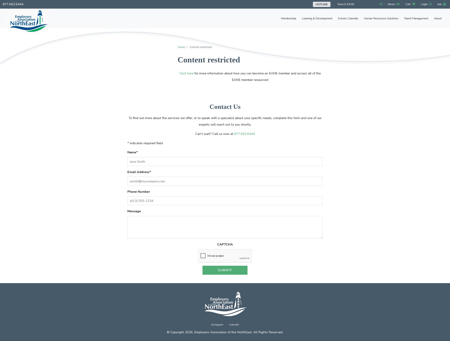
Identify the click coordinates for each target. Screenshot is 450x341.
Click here (186, 73)
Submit (225, 270)
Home (181, 47)
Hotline (322, 4)
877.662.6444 (13, 4)
